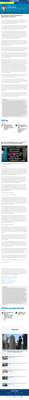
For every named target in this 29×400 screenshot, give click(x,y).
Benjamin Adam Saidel (20, 132)
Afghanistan (3, 120)
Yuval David (11, 7)
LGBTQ (7, 120)
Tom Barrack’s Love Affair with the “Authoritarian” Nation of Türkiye (22, 128)
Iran (2, 308)
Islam (10, 308)
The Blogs (9, 5)
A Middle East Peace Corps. (22, 313)
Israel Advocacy (14, 308)
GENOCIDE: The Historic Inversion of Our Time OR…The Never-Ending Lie (9, 316)
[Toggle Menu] (1, 1)
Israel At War (18, 308)
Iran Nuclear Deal (6, 308)
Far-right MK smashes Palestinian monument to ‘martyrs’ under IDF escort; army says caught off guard (15, 351)
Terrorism (22, 308)
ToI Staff (13, 371)
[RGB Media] (15, 396)
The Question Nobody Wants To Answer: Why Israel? (9, 127)
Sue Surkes (9, 371)
